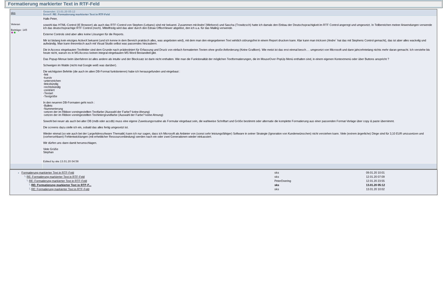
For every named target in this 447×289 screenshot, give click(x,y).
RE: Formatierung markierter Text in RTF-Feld (56, 176)
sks (13, 12)
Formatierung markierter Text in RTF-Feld (47, 172)
